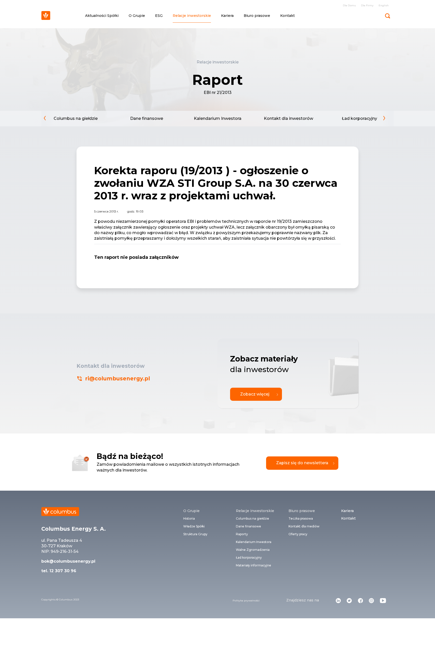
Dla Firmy (367, 5)
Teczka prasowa (300, 518)
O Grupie (137, 15)
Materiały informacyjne (253, 565)
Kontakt (287, 15)
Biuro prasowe (257, 15)
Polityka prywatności (246, 600)
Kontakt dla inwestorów (288, 118)
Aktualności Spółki (102, 15)
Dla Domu (349, 5)
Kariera (227, 15)
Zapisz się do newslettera (302, 462)
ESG (159, 15)
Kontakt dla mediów (303, 526)
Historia (189, 518)
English (384, 5)
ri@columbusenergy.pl (117, 378)
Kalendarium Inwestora (217, 118)
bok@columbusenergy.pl (68, 561)
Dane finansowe (146, 118)
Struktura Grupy (195, 534)
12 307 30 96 (62, 570)
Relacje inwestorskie (192, 15)
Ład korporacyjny (359, 118)
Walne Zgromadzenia (253, 550)
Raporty (242, 534)
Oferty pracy (297, 534)
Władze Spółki (194, 526)
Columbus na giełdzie (76, 118)
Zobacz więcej (254, 394)
